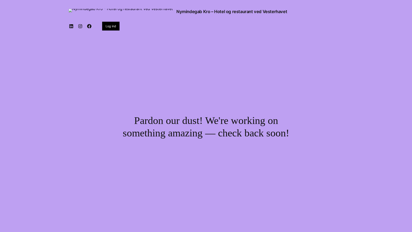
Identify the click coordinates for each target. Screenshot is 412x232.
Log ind (111, 26)
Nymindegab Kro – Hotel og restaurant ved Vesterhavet (231, 11)
